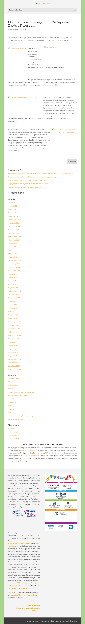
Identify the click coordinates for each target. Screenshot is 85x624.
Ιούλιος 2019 (12, 243)
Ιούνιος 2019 (12, 247)
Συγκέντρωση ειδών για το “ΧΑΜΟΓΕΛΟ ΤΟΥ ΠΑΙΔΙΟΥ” (27, 180)
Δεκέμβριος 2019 (14, 226)
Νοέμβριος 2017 (13, 301)
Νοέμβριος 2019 (13, 230)
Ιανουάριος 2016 (14, 362)
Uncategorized (13, 378)
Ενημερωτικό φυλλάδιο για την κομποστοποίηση (24, 187)
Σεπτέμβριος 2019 (14, 237)
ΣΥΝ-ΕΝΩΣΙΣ (21, 583)
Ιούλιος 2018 (12, 274)
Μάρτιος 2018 (13, 288)
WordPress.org (13, 438)
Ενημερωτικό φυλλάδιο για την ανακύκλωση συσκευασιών (28, 184)
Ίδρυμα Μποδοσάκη (32, 455)
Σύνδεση (11, 428)
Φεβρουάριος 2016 (14, 359)
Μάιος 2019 (12, 250)
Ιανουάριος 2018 (14, 294)
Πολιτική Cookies (34, 605)
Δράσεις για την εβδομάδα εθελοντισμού (21, 392)
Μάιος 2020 (12, 209)
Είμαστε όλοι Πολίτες (28, 450)
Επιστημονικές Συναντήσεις (17, 395)
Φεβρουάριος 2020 (14, 220)
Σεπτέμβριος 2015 (14, 369)
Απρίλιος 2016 (13, 352)
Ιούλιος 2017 (12, 305)
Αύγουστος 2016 (14, 339)
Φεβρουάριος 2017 (14, 322)
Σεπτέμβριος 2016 (14, 335)
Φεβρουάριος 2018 (14, 291)
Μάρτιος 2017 (13, 318)
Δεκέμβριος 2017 (14, 298)
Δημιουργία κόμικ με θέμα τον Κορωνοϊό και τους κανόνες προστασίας (32, 177)
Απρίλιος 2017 (13, 315)
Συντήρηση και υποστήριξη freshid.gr (64, 621)
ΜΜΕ (10, 406)
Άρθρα (10, 389)
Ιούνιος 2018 (12, 277)
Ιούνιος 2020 (12, 206)
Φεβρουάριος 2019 (14, 260)
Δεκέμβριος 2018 (14, 267)
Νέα (9, 412)
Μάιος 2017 (12, 311)
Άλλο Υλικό (12, 382)
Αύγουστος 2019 (14, 240)
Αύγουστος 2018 (14, 271)
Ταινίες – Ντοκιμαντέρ (15, 419)
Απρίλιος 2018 (13, 284)
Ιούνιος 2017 (12, 308)
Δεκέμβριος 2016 (14, 328)
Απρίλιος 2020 (13, 213)
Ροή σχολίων (12, 435)
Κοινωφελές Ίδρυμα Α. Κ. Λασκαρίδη (22, 595)
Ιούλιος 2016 (12, 342)
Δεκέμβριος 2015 (14, 366)
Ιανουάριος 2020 (14, 223)
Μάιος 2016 (12, 349)
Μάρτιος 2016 (13, 356)
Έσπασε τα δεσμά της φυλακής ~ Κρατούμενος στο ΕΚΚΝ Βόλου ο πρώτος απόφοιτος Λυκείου (40, 173)
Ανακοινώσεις (12, 385)
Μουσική (11, 409)
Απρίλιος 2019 (13, 254)
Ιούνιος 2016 (12, 345)
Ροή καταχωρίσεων (14, 432)
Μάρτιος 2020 (13, 216)
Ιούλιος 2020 (12, 202)
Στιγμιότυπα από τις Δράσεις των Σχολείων (22, 416)
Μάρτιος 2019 (13, 257)
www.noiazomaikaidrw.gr (31, 533)
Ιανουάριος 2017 (14, 325)
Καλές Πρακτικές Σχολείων (17, 29)
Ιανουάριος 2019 (14, 264)
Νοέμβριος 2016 (13, 332)
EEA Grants (49, 453)
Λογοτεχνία (12, 402)
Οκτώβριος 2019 (14, 233)
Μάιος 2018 (12, 281)
